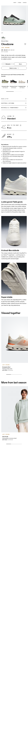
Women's (8, 64)
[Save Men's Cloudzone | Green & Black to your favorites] (25, 44)
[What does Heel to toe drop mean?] (20, 125)
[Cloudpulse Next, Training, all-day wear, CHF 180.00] (22, 81)
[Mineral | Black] (3, 37)
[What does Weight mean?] (13, 134)
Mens (19, 2)
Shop (15, 2)
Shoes (24, 2)
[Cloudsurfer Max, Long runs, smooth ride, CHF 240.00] (5, 81)
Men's (20, 64)
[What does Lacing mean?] (13, 116)
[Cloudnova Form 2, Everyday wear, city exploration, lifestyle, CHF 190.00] (13, 81)
